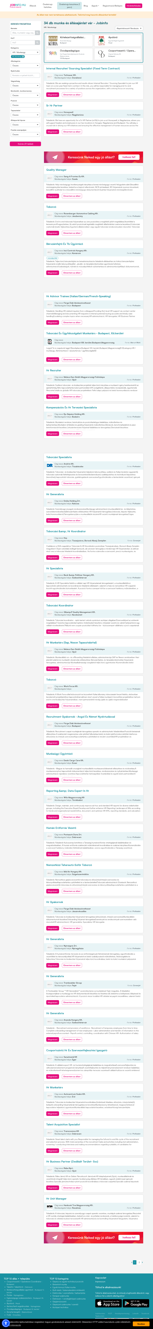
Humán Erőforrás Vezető (61, 827)
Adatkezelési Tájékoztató (100, 1314)
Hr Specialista (54, 568)
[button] (5, 1323)
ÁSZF (110, 1313)
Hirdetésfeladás (134, 6)
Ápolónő (112, 37)
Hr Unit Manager (56, 1198)
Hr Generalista (55, 494)
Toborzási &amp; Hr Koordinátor (66, 531)
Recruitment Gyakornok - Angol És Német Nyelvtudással (80, 716)
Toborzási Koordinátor (59, 605)
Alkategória (15, 61)
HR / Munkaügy (17, 56)
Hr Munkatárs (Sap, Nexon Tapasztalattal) (71, 642)
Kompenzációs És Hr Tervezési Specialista (71, 407)
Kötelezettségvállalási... (72, 37)
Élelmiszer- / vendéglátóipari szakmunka (69, 1299)
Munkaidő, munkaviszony (21, 91)
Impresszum (100, 1281)
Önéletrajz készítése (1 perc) (69, 5)
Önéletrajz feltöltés (47, 5)
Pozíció (14, 101)
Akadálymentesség (122, 1313)
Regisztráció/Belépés (112, 6)
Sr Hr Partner (54, 105)
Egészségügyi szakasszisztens (25, 1299)
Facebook (145, 1313)
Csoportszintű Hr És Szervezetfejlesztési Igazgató (76, 1050)
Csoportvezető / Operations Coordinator (24, 1282)
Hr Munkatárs (54, 1087)
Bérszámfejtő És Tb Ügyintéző (64, 243)
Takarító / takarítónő (20, 1287)
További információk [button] (12, 1325)
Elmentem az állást (71, 94)
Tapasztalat (15, 110)
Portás (15, 1295)
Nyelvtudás (15, 71)
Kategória (15, 48)
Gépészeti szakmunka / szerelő (65, 1304)
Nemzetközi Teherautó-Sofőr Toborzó (69, 864)
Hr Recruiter (53, 370)
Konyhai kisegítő (19, 1312)
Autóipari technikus (60, 1307)
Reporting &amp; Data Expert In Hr (67, 790)
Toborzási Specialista (59, 457)
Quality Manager (56, 169)
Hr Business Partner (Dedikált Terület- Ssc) (72, 1161)
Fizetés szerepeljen (18, 130)
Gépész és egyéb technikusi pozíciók (67, 1281)
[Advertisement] (28, 163)
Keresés (14, 28)
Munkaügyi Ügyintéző (59, 753)
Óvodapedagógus (70, 50)
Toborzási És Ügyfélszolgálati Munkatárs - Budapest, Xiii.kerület (85, 333)
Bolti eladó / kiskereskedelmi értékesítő (68, 1290)
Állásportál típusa (18, 120)
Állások (33, 6)
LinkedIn (135, 1313)
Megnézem (52, 94)
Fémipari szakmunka (60, 1296)
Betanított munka (59, 1284)
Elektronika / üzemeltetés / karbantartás (68, 1293)
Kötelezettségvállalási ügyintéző (25, 1291)
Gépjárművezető (59, 1301)
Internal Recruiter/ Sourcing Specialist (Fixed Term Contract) (83, 68)
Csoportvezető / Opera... (122, 50)
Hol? (12, 38)
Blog (86, 6)
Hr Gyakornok (54, 902)
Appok (95, 6)
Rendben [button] (141, 1324)
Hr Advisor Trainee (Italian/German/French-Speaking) (78, 296)
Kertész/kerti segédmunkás (23, 1306)
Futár (14, 1315)
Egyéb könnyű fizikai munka (64, 1287)
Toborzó (51, 206)
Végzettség (15, 81)
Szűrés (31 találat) (25, 144)
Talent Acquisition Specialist (63, 1124)
